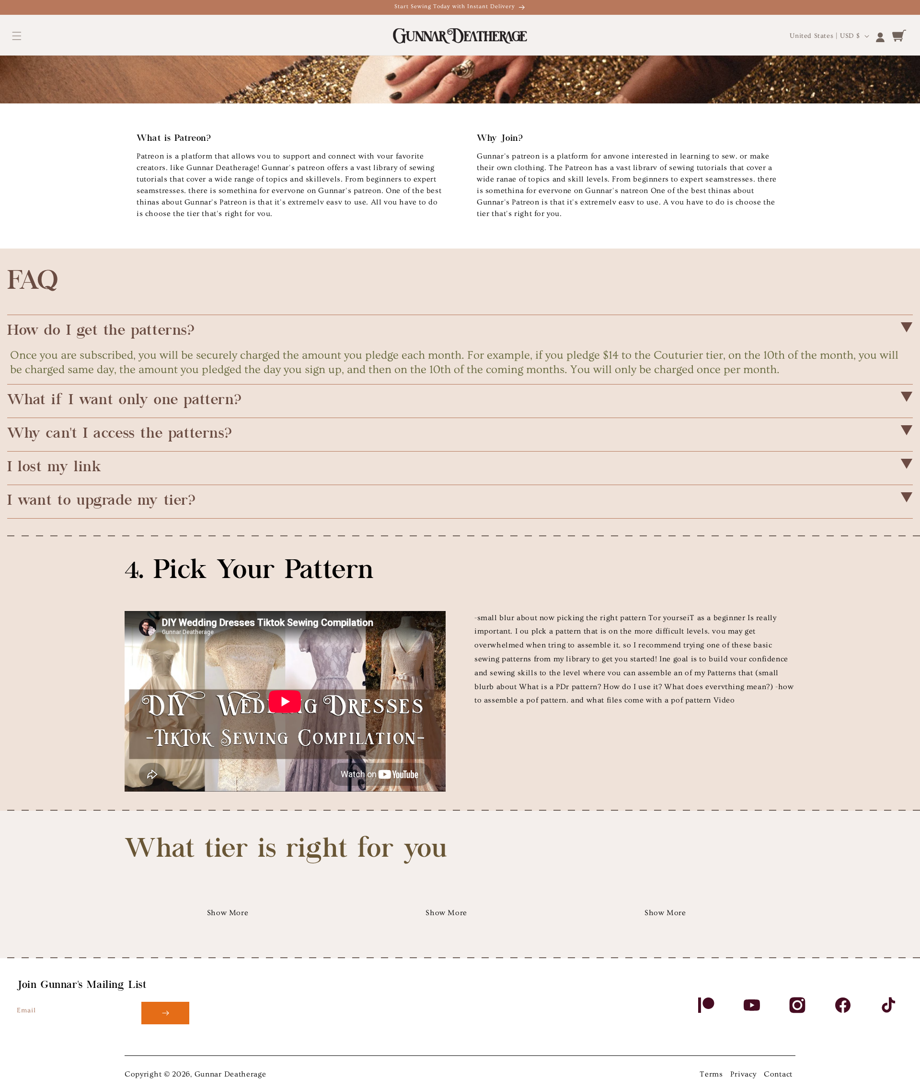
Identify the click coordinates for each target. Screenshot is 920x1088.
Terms (711, 1074)
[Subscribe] (165, 1013)
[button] (17, 36)
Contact (778, 1074)
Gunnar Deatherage (230, 1074)
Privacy (743, 1074)
